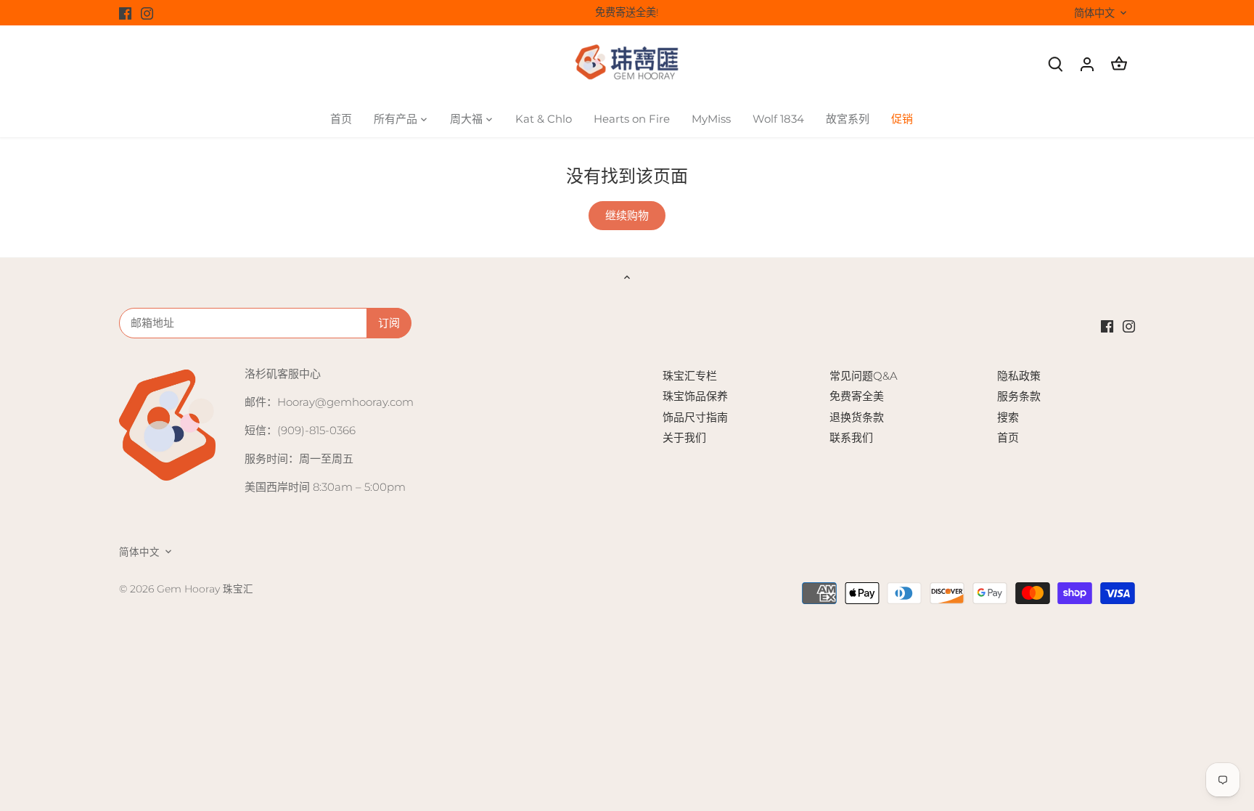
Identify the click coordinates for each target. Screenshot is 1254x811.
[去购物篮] (1119, 63)
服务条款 (1019, 396)
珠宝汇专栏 (690, 376)
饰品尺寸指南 (695, 417)
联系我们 (851, 437)
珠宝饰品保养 (695, 396)
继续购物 (627, 215)
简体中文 (1094, 13)
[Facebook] (125, 12)
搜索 (1008, 417)
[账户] (1087, 63)
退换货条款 (856, 417)
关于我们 (684, 437)
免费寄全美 (856, 396)
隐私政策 (1019, 376)
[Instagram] (147, 12)
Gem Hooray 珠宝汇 (205, 589)
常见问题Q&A (863, 376)
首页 (1008, 437)
